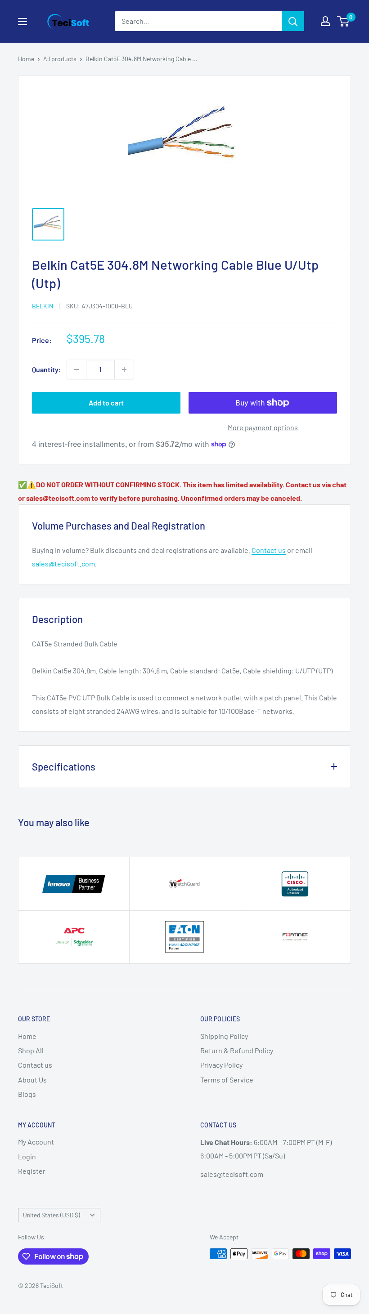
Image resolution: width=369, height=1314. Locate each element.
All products (59, 58)
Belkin (42, 306)
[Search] (293, 21)
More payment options (263, 427)
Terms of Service (226, 1079)
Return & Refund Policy (236, 1050)
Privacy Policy (221, 1064)
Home (26, 58)
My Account (36, 1141)
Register (31, 1171)
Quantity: (46, 369)
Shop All (31, 1050)
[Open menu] (22, 21)
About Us (32, 1079)
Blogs (27, 1094)
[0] (343, 21)
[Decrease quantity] (76, 369)
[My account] (325, 21)
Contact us (269, 550)
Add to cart (106, 402)
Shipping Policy (224, 1036)
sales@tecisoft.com (63, 563)
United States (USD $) (51, 1215)
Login (27, 1156)
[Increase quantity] (124, 369)
